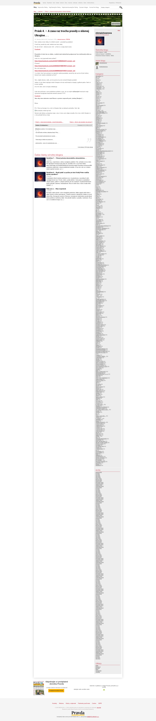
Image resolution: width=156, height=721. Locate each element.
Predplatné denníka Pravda (56, 690)
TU (96, 413)
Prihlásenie (118, 2)
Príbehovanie (99, 340)
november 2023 (99, 514)
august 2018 (99, 594)
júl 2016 (98, 625)
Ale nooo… (98, 110)
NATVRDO (98, 276)
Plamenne (98, 323)
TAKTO (97, 388)
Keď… (97, 231)
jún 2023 (98, 520)
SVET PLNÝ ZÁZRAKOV (102, 378)
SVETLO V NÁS (99, 380)
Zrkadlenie (98, 465)
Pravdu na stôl (99, 338)
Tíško (97, 399)
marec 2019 (98, 585)
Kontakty (54, 703)
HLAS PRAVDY (99, 201)
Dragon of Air (99, 173)
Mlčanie (97, 260)
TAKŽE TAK (98, 389)
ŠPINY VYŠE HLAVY (101, 371)
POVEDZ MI (98, 331)
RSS (119, 30)
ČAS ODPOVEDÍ (100, 137)
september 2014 (100, 653)
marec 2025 (98, 494)
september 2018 (100, 592)
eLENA (97, 189)
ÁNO (97, 114)
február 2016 (99, 632)
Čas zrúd (98, 146)
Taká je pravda (99, 386)
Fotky (97, 665)
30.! (96, 81)
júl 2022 (98, 534)
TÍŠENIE (98, 398)
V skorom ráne (99, 430)
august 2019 (99, 578)
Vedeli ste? (98, 433)
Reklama (61, 703)
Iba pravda (98, 213)
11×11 (97, 80)
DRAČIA (98, 172)
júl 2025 (98, 488)
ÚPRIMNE (98, 419)
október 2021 (99, 546)
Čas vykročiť (99, 144)
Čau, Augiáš (99, 148)
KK (96, 234)
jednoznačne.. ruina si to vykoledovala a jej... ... (47, 143)
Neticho (97, 282)
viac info (99, 707)
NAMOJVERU (99, 274)
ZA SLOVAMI (99, 452)
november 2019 (99, 575)
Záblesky (98, 455)
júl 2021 (98, 549)
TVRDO (97, 417)
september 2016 (100, 623)
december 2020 (99, 558)
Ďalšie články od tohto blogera (49, 154)
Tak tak (97, 385)
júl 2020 (98, 565)
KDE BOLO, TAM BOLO (101, 228)
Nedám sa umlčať (100, 279)
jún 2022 (98, 535)
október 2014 (99, 652)
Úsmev (97, 421)
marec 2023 (98, 524)
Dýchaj (97, 184)
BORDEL (98, 132)
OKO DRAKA (99, 305)
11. (96, 78)
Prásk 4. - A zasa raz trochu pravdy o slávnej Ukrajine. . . (58, 11)
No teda (97, 286)
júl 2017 (98, 610)
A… (96, 90)
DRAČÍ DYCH (99, 171)
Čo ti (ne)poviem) (100, 158)
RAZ (97, 343)
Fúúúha (97, 194)
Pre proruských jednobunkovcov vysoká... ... (46, 136)
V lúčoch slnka (99, 423)
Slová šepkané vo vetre (101, 366)
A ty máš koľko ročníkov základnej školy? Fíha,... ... (48, 132)
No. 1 (97, 289)
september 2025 (100, 486)
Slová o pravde (99, 364)
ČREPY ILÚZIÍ (99, 161)
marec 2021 (98, 554)
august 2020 (99, 563)
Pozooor (98, 332)
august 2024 (99, 502)
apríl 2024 (98, 507)
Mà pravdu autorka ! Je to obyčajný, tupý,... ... (46, 129)
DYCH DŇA (98, 180)
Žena (66, 2)
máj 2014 (98, 658)
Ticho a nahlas (99, 397)
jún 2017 (98, 611)
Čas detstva (98, 134)
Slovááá (98, 369)
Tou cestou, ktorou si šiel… (102, 409)
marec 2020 (98, 570)
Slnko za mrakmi (100, 362)
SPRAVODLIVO (99, 372)
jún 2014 (98, 657)
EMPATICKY (99, 190)
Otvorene (98, 315)
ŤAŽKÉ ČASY (99, 392)
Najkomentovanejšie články (70, 7)
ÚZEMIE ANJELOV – (101, 422)
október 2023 (99, 515)
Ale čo (97, 109)
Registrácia (112, 2)
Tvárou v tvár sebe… (101, 416)
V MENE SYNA (99, 426)
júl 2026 (98, 473)
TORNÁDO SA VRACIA (101, 407)
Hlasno (97, 203)
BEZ (97, 128)
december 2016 (99, 619)
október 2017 (99, 606)
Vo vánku (98, 445)
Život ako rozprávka (100, 461)
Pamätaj (98, 319)
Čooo (97, 160)
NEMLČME (98, 281)
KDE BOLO (98, 227)
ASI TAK (98, 120)
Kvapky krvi (98, 248)
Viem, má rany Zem (100, 441)
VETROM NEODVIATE (101, 438)
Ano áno (98, 115)
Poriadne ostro (99, 326)
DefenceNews (90, 2)
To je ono (98, 400)
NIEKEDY (98, 285)
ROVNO (98, 347)
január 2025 (99, 496)
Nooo (97, 290)
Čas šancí (98, 142)
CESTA (97, 149)
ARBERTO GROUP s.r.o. (93, 716)
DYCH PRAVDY (99, 181)
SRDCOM (98, 375)
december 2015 (99, 634)
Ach (97, 95)
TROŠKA (98, 412)
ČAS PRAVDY (99, 139)
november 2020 (99, 559)
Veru (97, 437)
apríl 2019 (98, 584)
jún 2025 (98, 490)
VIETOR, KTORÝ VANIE (101, 442)
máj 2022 (98, 537)
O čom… (98, 295)
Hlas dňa (98, 200)
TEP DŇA (98, 394)
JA (96, 218)
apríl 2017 (98, 614)
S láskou (98, 355)
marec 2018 (98, 600)
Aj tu (97, 99)
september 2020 (100, 562)
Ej (96, 185)
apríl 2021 (98, 553)
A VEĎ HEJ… (99, 89)
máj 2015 (98, 643)
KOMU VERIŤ (99, 236)
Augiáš (97, 122)
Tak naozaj (98, 384)
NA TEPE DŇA (99, 269)
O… (97, 298)
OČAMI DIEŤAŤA (100, 299)
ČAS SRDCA (99, 143)
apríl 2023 (98, 523)
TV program (98, 670)
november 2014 (99, 651)
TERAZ (97, 395)
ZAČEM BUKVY (99, 456)
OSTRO (97, 310)
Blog (35, 7)
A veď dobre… (99, 87)
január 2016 (99, 633)
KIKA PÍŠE (98, 233)
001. (97, 77)
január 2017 (99, 618)
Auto (54, 2)
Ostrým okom (99, 312)
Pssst (97, 342)
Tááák (97, 381)
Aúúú (97, 124)
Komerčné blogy (94, 7)
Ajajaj (97, 100)
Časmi (97, 147)
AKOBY (97, 106)
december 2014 (99, 649)
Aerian (97, 97)
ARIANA (98, 119)
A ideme (98, 83)
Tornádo (98, 405)
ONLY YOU (98, 307)
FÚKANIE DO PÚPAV (101, 191)
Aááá (97, 91)
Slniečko (98, 360)
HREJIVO (98, 208)
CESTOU (98, 154)
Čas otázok (98, 138)
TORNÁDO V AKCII (100, 408)
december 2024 (99, 497)
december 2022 (99, 528)
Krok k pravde (99, 242)
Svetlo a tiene (99, 379)
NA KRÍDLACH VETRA (101, 265)
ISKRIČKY (98, 217)
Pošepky (98, 327)
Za (96, 450)
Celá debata (81, 147)
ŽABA (97, 454)
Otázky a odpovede (71, 703)
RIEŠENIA (98, 346)
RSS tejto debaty (89, 147)
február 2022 (99, 540)
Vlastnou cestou (99, 443)
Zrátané (97, 464)
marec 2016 (98, 630)
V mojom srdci (99, 428)
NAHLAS (98, 272)
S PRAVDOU (99, 357)
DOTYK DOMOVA (100, 170)
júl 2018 (98, 595)
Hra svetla (98, 206)
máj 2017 (98, 613)
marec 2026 (98, 478)
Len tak (97, 256)
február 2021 (99, 556)
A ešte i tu (98, 82)
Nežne (97, 284)
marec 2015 (98, 646)
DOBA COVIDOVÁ (100, 167)
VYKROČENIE (99, 449)
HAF (97, 195)
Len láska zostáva (100, 253)
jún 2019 (98, 581)
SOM (97, 370)
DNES (97, 166)
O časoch (98, 294)
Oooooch (98, 309)
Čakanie (98, 133)
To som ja (98, 403)
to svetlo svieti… (100, 404)
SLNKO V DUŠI (99, 361)
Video (84, 2)
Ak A (97, 101)
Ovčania (98, 318)
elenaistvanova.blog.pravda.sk (102, 34)
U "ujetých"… (99, 418)
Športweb (49, 2)
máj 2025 (98, 491)
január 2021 (99, 557)
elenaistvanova (61, 39)
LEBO (97, 252)
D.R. (97, 162)
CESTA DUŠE (99, 152)
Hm (96, 204)
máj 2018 (98, 597)
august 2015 (99, 639)
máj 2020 (98, 567)
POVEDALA (98, 328)
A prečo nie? (99, 86)
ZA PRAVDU (99, 451)
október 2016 (99, 622)
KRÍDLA (97, 239)
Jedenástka (98, 220)
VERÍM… (98, 436)
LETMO (97, 257)
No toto (97, 288)
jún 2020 (98, 566)
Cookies (94, 703)
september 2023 (100, 516)
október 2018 (99, 591)
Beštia (97, 127)
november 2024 (99, 499)
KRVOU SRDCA (100, 246)
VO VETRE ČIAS (100, 446)
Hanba (97, 196)
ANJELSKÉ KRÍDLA (100, 113)
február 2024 (99, 510)
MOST (97, 261)
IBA (96, 210)
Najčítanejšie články (55, 7)
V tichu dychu (99, 431)
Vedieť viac (98, 435)
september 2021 (100, 547)
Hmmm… (98, 205)
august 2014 (99, 655)
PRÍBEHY (98, 341)
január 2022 (99, 542)
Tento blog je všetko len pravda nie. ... (45, 139)
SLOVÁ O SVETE (100, 365)
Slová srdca (98, 367)
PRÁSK (68, 39)
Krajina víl (98, 238)
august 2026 (99, 472)
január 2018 (99, 603)
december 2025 (99, 482)
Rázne (97, 345)
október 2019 (99, 576)
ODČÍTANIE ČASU (100, 300)
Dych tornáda (99, 182)
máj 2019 (98, 582)
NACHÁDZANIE (99, 270)
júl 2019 (98, 580)
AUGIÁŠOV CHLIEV (100, 123)
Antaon (97, 116)
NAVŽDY (98, 277)
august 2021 (99, 548)
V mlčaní (98, 427)
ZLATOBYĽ (98, 462)
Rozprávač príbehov (101, 348)
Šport (97, 669)
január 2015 (99, 648)
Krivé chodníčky (99, 241)
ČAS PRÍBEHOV (100, 141)
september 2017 (100, 608)
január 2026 (99, 481)
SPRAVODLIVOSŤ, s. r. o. (102, 374)
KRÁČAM (98, 237)
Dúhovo (97, 179)
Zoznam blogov (83, 7)
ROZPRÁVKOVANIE (101, 350)
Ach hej (97, 96)
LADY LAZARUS (100, 251)
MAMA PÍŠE (98, 258)
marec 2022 (98, 539)
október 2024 (99, 500)
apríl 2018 (98, 599)
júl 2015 (98, 641)
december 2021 (99, 543)
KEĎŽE (97, 232)
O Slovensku (99, 296)
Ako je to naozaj (99, 105)
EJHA (97, 187)
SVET (97, 376)
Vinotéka (98, 672)
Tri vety (97, 411)
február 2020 (99, 571)
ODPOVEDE (99, 302)
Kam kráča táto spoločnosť (102, 225)
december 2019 (99, 573)
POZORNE (98, 333)
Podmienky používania (84, 703)
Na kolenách (99, 262)
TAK (97, 383)
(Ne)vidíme (98, 76)
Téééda (97, 393)
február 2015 (99, 647)
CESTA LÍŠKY (99, 153)
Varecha (70, 2)
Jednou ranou (99, 223)
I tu (96, 209)
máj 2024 (98, 506)
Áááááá (97, 92)
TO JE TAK (98, 402)
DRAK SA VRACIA (100, 176)
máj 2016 (98, 628)
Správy (44, 2)
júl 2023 (98, 519)
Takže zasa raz (99, 390)
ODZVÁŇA (98, 303)
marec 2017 (98, 615)
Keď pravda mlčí (100, 229)
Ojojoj (97, 304)
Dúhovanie (98, 177)
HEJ (97, 198)
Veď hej (97, 432)
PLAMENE (98, 322)
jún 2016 (98, 627)
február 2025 (99, 495)
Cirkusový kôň (99, 156)
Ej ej (97, 186)
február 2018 (99, 601)
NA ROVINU (99, 267)
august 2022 (99, 533)
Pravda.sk (98, 667)
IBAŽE (97, 215)
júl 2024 (98, 504)
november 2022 (99, 529)
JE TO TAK (98, 219)
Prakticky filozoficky (100, 334)
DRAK (97, 175)
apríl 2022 (98, 538)
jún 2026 (98, 475)
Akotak (97, 108)
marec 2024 (98, 509)
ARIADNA (98, 118)
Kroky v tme (98, 243)
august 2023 (99, 518)
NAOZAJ (98, 275)
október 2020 (99, 561)
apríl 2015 (98, 644)
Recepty (98, 668)
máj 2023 (98, 521)
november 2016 (99, 620)
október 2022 (99, 530)
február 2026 (99, 480)
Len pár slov (99, 255)
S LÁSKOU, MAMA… (101, 356)
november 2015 (99, 636)
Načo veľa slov (99, 271)
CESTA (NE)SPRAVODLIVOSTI (103, 151)
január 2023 (99, 527)
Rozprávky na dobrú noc (102, 351)
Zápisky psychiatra (100, 457)
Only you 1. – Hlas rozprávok (56, 189)
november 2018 (99, 590)
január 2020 (99, 572)
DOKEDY (98, 168)
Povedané (98, 329)
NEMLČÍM (98, 280)
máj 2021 (98, 552)
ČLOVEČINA (99, 157)
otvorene (40, 11)
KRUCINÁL (98, 244)
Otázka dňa (98, 313)
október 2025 (99, 485)
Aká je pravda (99, 102)
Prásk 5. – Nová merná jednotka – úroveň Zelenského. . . (49, 122)
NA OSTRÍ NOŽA (100, 266)
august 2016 (99, 624)
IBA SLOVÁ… (99, 214)
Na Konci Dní (99, 263)
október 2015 (99, 637)
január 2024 (99, 511)
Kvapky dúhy (99, 247)
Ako (97, 104)
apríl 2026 (98, 477)
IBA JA (97, 212)
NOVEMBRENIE (100, 291)
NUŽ (97, 293)
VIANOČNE (98, 440)
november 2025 (99, 483)
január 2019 (99, 587)
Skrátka (97, 359)
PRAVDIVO (98, 337)
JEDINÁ (97, 222)
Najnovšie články (43, 7)
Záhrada (75, 2)
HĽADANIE (98, 199)
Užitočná (80, 2)
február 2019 (99, 586)
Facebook (37, 49)
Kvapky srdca (99, 250)
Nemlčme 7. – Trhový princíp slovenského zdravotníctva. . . (66, 158)
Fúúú (97, 192)
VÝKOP (97, 447)
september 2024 (100, 501)
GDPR (100, 703)
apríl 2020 (98, 568)
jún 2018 (98, 596)
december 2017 (99, 604)
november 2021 (99, 544)
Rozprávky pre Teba (100, 352)
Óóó (97, 308)
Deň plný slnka (99, 165)
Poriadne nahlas (100, 324)
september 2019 (100, 577)
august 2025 (99, 487)
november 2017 (99, 605)
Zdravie (62, 2)
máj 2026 (98, 476)
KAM (97, 224)
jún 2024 (98, 505)
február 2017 (99, 617)
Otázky (97, 314)
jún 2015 (98, 642)
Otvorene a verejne (100, 317)
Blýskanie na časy (100, 129)
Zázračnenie (99, 459)
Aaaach (97, 94)
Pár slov (98, 321)
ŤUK (97, 414)
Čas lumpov (98, 135)
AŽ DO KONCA (99, 125)
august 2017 (99, 609)
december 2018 (99, 589)
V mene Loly (99, 424)
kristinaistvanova (103, 66)
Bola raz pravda (99, 130)
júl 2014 (98, 656)
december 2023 (99, 513)
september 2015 (100, 638)
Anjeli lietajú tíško (100, 111)
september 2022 (100, 532)
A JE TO (97, 85)
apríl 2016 (98, 629)
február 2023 (99, 525)
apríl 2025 (98, 492)
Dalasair (98, 163)
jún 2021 (98, 551)
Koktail (57, 2)
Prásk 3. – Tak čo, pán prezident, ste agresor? (81, 122)
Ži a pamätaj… (99, 460)
